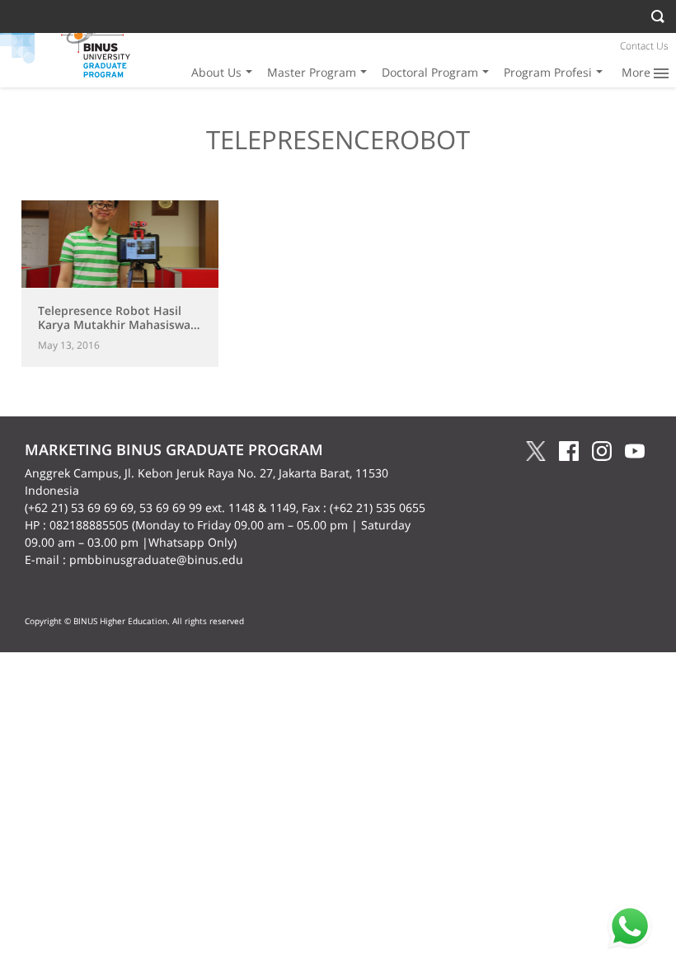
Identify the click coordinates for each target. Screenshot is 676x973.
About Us (216, 72)
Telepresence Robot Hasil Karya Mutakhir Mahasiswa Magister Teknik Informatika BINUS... (117, 331)
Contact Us (644, 46)
